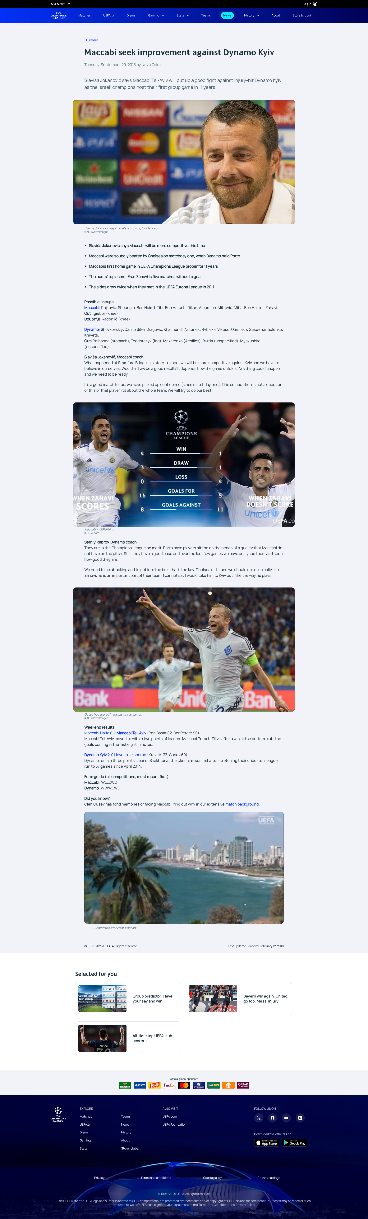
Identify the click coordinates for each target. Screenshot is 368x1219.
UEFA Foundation (174, 1124)
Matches (86, 1116)
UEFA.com (170, 1116)
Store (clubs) (130, 1148)
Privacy (99, 1178)
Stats (83, 1148)
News (125, 1124)
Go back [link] (93, 40)
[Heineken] (125, 1085)
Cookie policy (212, 1178)
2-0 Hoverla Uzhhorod (115, 754)
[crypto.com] (199, 1085)
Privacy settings (269, 1178)
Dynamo (91, 329)
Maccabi (91, 307)
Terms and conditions (156, 1178)
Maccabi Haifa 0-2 (115, 732)
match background (242, 804)
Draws (84, 1132)
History (126, 1132)
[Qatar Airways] (243, 1085)
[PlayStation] (140, 1085)
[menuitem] (86, 15)
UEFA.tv (85, 1124)
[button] (156, 15)
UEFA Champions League (59, 15)
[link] (84, 15)
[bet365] (213, 1085)
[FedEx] (169, 1085)
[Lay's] (154, 1085)
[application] (184, 868)
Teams (126, 1116)
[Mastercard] (184, 1085)
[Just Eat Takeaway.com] (228, 1085)
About (125, 1140)
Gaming (85, 1140)
